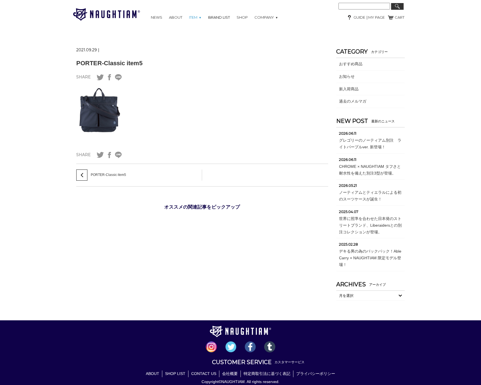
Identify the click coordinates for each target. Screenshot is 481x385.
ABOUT (175, 17)
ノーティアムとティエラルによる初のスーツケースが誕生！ (370, 195)
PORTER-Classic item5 (109, 63)
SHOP (242, 17)
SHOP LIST (175, 373)
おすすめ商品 (350, 64)
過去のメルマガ (352, 101)
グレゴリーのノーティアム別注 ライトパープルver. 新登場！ (370, 143)
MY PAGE (376, 17)
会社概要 (230, 373)
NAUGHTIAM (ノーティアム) (106, 14)
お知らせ (347, 76)
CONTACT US (203, 373)
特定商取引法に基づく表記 (267, 373)
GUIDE (359, 17)
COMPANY (266, 17)
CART (399, 17)
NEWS (156, 17)
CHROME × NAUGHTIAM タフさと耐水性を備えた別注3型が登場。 (370, 169)
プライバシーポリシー (315, 373)
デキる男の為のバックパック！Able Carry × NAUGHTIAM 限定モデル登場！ (370, 258)
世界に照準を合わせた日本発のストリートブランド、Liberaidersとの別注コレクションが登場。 (370, 225)
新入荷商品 (349, 89)
